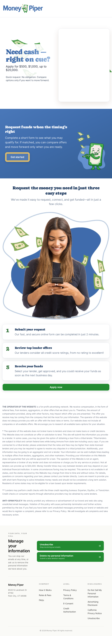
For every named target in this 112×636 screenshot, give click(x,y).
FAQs (41, 600)
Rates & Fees (45, 595)
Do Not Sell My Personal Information (95, 593)
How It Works (45, 590)
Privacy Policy (70, 590)
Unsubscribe (94, 618)
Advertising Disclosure (93, 603)
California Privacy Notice (95, 611)
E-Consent (68, 603)
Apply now (56, 387)
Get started (17, 157)
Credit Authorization (69, 610)
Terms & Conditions (68, 597)
